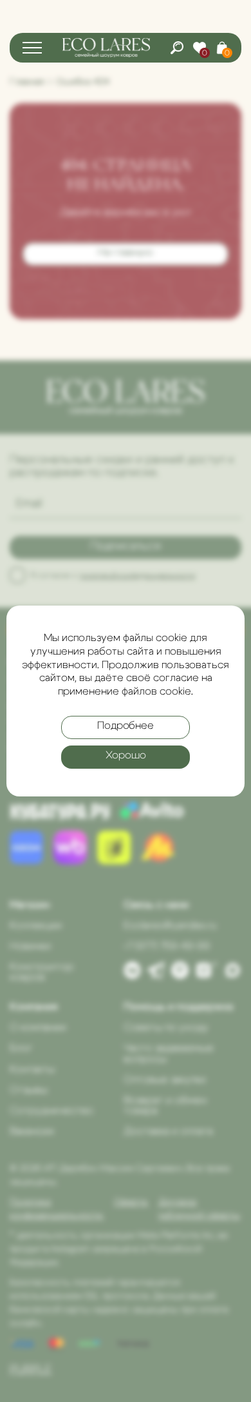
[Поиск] (177, 47)
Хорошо (126, 755)
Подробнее (125, 725)
